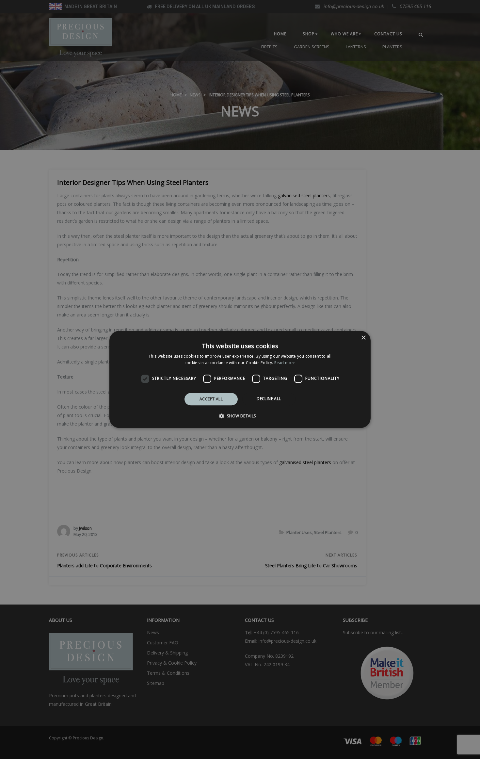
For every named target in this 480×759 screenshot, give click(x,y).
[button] (240, 416)
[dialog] (240, 379)
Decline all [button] (269, 398)
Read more (285, 363)
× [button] (363, 337)
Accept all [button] (211, 399)
